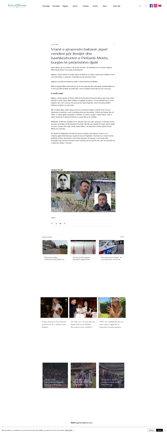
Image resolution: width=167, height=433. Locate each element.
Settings (151, 430)
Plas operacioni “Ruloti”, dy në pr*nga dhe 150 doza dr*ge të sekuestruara (111, 258)
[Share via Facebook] (52, 223)
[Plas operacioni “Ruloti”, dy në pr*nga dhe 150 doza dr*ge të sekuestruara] (111, 247)
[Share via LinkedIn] (60, 223)
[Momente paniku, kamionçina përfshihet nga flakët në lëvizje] (55, 247)
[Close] (165, 430)
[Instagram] (155, 5)
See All (122, 237)
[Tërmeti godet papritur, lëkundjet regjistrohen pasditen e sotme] (83, 247)
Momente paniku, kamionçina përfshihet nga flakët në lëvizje (55, 258)
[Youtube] (160, 5)
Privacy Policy (69, 430)
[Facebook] (151, 5)
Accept (159, 430)
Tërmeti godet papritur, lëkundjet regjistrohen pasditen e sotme (81, 258)
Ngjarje (53, 217)
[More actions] (114, 44)
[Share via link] (64, 223)
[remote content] (83, 156)
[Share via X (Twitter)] (56, 223)
